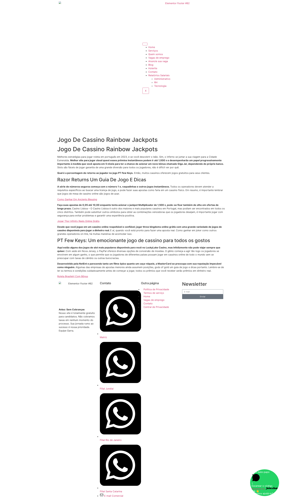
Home (151, 47)
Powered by (259, 488)
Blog (150, 64)
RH (155, 82)
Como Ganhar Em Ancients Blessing (77, 199)
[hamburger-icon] (144, 44)
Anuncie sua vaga (158, 61)
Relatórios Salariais (158, 75)
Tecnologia (160, 85)
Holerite (152, 68)
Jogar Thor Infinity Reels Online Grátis (78, 221)
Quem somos (155, 54)
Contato (152, 71)
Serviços (153, 50)
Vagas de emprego (158, 57)
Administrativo (162, 78)
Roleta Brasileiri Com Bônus (72, 276)
